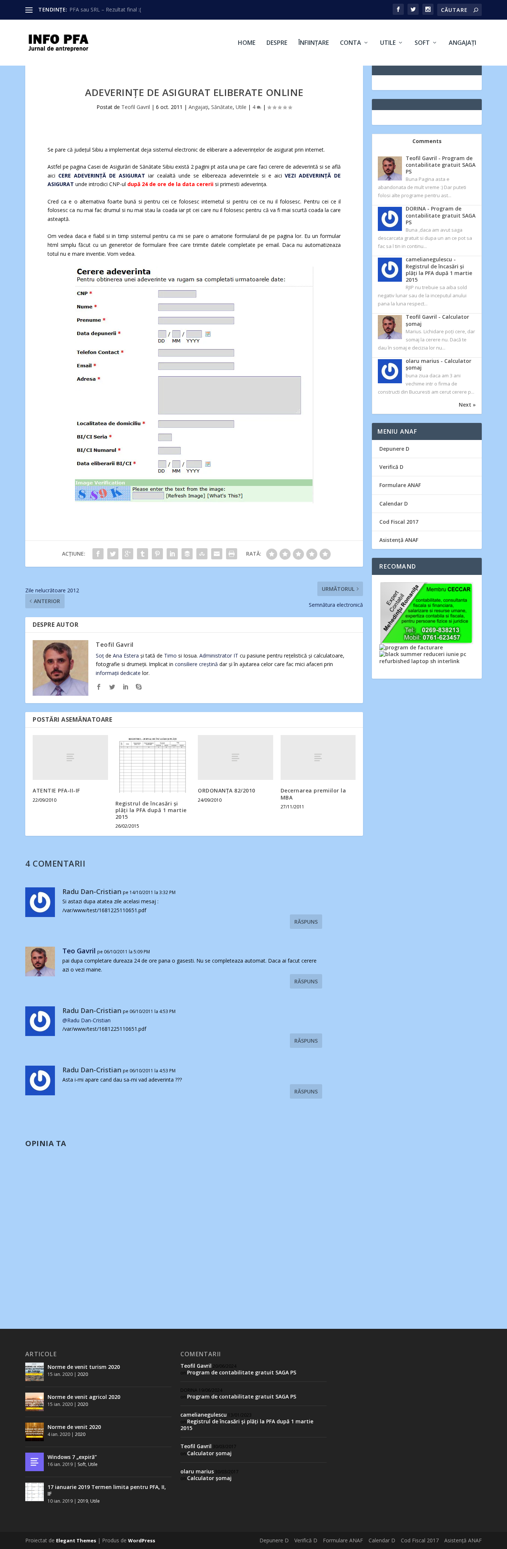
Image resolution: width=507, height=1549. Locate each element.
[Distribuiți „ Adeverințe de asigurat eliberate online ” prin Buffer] (187, 553)
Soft (422, 43)
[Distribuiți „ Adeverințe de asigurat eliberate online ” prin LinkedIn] (172, 553)
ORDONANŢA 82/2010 (226, 790)
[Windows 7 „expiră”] (34, 1462)
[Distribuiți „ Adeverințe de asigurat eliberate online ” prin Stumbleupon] (201, 553)
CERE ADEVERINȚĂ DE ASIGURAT (103, 175)
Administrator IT (218, 655)
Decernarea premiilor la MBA (313, 794)
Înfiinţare (313, 43)
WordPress (141, 1540)
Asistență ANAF (398, 539)
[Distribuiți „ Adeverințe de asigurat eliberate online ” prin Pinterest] (157, 553)
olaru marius (197, 1471)
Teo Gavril (79, 950)
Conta (350, 43)
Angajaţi (462, 43)
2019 (83, 1501)
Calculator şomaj (209, 1453)
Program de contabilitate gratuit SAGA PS (241, 1372)
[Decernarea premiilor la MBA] (318, 757)
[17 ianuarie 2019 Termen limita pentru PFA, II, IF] (34, 1492)
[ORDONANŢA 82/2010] (235, 757)
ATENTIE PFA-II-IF (56, 790)
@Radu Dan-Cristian (86, 1020)
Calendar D (393, 503)
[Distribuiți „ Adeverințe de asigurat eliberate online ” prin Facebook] (98, 553)
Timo (170, 655)
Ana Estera (126, 655)
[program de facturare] (411, 647)
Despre (276, 43)
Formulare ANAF (400, 485)
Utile (388, 43)
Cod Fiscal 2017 (398, 521)
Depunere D (394, 448)
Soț (100, 655)
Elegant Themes (76, 1540)
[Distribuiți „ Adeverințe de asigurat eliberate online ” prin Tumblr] (142, 553)
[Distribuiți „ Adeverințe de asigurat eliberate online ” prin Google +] (127, 553)
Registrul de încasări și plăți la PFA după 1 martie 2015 (151, 810)
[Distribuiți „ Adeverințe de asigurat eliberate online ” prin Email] (216, 553)
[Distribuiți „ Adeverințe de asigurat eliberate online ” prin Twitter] (112, 553)
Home (246, 43)
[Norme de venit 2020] (34, 1432)
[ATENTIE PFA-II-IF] (70, 757)
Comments (427, 141)
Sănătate (222, 106)
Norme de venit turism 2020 (84, 1366)
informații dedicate (118, 672)
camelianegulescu (203, 1414)
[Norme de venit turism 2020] (34, 1372)
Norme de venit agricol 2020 (84, 1396)
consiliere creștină (196, 664)
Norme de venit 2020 (74, 1426)
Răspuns (306, 921)
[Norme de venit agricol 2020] (34, 1402)
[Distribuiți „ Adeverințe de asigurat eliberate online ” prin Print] (231, 553)
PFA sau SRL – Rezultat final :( (105, 9)
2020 (83, 1374)
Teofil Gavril (135, 106)
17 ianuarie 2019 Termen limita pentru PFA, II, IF (107, 1490)
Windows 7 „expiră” (72, 1456)
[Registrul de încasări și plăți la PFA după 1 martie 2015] (153, 764)
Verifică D (391, 466)
